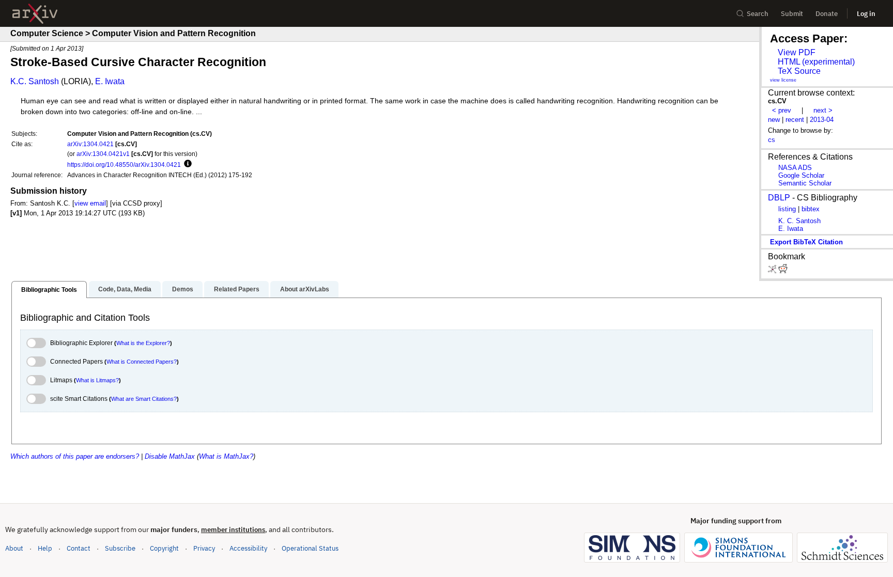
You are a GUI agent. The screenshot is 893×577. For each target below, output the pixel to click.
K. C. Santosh (799, 221)
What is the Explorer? (143, 343)
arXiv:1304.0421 (90, 144)
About (14, 548)
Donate (826, 13)
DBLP (779, 197)
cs (771, 140)
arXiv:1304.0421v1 (103, 153)
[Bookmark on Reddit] (783, 271)
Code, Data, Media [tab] (124, 289)
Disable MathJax (170, 456)
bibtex (811, 209)
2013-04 (822, 119)
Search (757, 13)
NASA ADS (795, 167)
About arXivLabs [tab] (304, 289)
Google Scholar (801, 175)
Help (45, 548)
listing (787, 209)
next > (823, 110)
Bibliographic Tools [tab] (49, 289)
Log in (866, 13)
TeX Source (799, 71)
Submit (792, 13)
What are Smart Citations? (144, 399)
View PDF (796, 52)
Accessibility (248, 548)
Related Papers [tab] (236, 289)
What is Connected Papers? (141, 361)
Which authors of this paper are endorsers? (74, 456)
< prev (781, 110)
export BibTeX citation (806, 242)
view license (783, 80)
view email (90, 203)
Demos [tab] (182, 289)
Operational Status (310, 548)
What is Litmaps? (97, 380)
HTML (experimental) (816, 61)
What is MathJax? (226, 456)
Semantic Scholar (805, 183)
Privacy (204, 548)
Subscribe (120, 548)
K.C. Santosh (34, 81)
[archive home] (34, 14)
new (774, 119)
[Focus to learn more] (186, 164)
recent (795, 119)
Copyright (164, 548)
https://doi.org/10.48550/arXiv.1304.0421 (124, 164)
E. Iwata (110, 81)
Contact (78, 548)
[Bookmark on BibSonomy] (773, 271)
